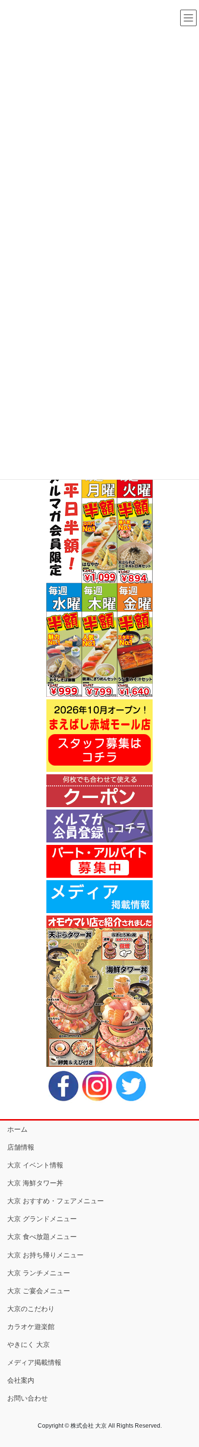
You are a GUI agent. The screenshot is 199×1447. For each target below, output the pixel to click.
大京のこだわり (31, 1309)
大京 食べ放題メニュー (42, 1236)
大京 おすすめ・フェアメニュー (55, 1201)
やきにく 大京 (28, 1344)
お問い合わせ (27, 1398)
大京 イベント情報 (35, 1165)
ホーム (17, 1129)
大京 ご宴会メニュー (38, 1291)
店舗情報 (20, 1147)
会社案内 (20, 1380)
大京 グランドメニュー (42, 1219)
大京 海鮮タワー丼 (35, 1183)
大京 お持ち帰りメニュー (45, 1255)
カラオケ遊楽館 (31, 1326)
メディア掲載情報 (34, 1362)
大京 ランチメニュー (38, 1273)
